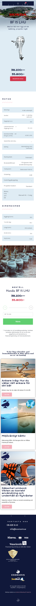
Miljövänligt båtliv (14, 436)
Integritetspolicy (21, 587)
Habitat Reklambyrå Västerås (23, 592)
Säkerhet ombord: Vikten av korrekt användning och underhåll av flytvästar (17, 492)
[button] (17, 3)
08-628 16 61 (12, 525)
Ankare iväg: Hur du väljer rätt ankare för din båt (16, 383)
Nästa (18, 322)
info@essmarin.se (18, 529)
